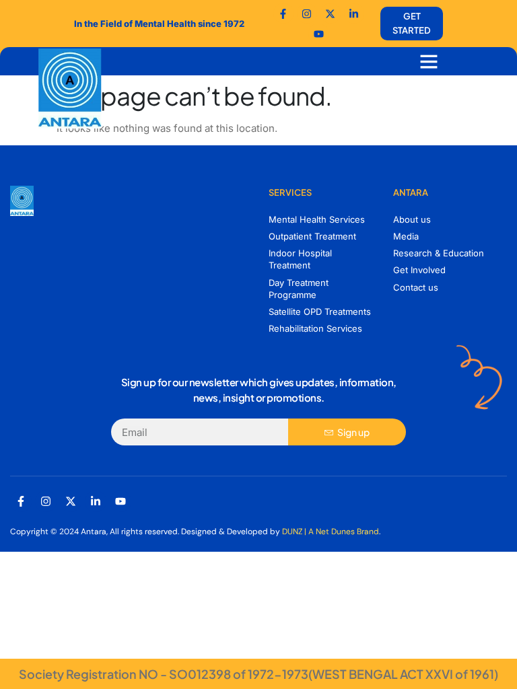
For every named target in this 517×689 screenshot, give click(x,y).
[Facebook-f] (283, 13)
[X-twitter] (70, 501)
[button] (429, 61)
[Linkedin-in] (95, 501)
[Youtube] (318, 34)
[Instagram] (46, 501)
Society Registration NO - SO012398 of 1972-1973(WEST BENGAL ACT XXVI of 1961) (258, 674)
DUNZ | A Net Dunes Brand (330, 531)
